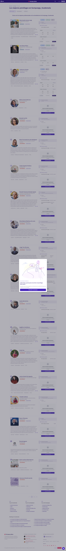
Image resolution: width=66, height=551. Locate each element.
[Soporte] (63, 548)
